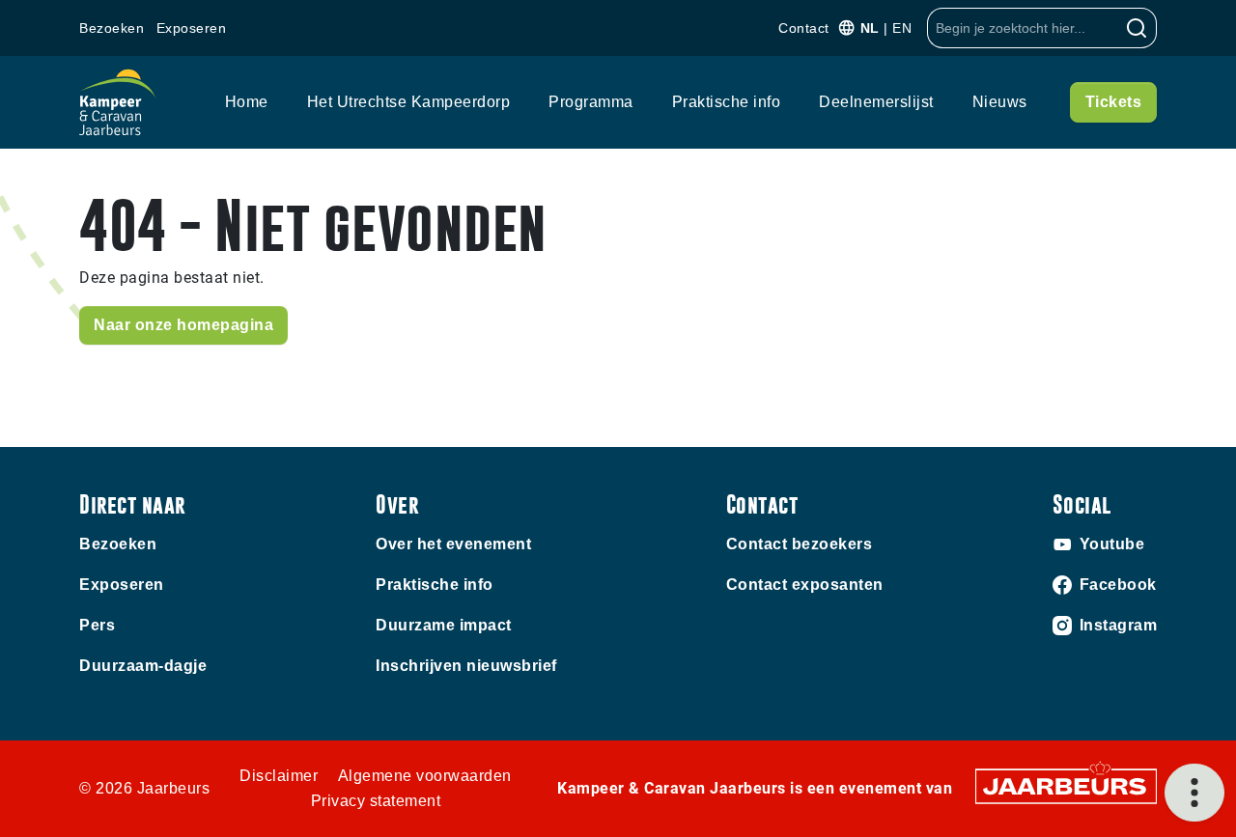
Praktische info (726, 102)
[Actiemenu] (1194, 793)
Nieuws (999, 102)
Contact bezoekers (799, 544)
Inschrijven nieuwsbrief (466, 665)
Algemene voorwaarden (425, 775)
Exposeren (191, 28)
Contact (803, 28)
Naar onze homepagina (183, 325)
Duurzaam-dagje (143, 665)
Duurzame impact (444, 625)
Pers (97, 625)
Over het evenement (453, 544)
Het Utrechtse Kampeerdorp (409, 102)
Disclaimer (278, 775)
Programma (590, 102)
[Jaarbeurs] (1066, 785)
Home (246, 102)
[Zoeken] (1137, 28)
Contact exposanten (805, 584)
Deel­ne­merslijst (876, 102)
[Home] (117, 102)
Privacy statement (376, 801)
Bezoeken (111, 28)
